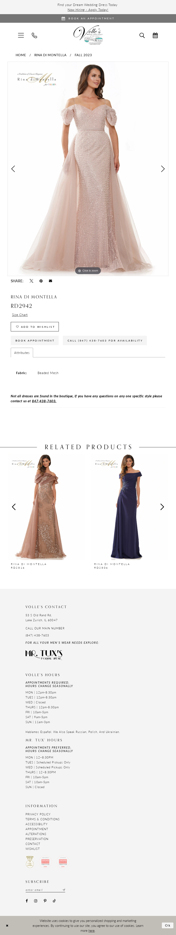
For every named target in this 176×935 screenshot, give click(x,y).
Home (21, 55)
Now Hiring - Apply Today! (88, 9)
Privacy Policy (38, 814)
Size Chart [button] (20, 314)
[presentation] (46, 507)
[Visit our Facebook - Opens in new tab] (27, 901)
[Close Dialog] (7, 925)
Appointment (37, 829)
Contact (33, 844)
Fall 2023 (83, 55)
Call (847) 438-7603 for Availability (105, 340)
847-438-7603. (44, 401)
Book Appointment (35, 340)
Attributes (22, 352)
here (91, 930)
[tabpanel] (88, 169)
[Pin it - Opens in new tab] (41, 281)
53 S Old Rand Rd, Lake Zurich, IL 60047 (42, 617)
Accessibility (37, 824)
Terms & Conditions (43, 819)
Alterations (36, 834)
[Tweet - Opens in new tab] (31, 281)
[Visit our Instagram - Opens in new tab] (35, 901)
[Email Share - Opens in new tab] (50, 281)
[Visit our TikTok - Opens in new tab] (54, 901)
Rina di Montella (50, 55)
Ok (168, 925)
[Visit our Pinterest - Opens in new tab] (45, 901)
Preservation (37, 839)
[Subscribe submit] (63, 890)
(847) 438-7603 (37, 635)
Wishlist (33, 849)
